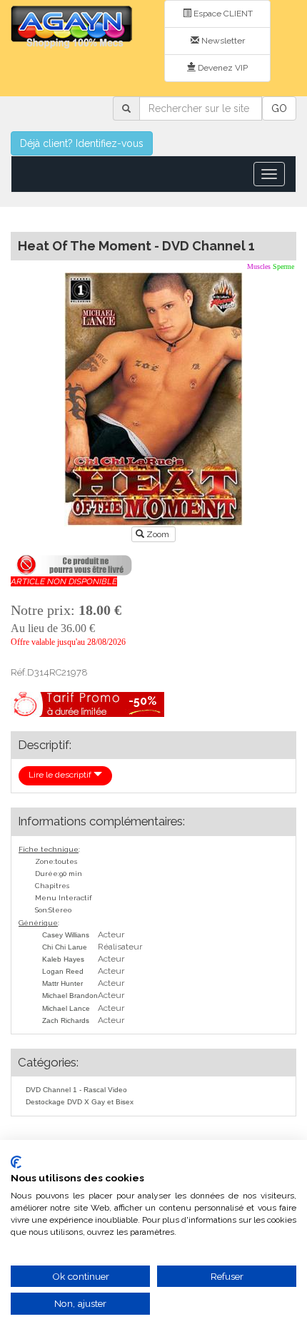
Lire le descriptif (61, 775)
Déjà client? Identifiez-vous (82, 143)
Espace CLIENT (222, 14)
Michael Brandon (70, 995)
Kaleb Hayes (63, 959)
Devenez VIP (222, 68)
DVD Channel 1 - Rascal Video (76, 1090)
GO (279, 108)
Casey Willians (65, 935)
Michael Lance (66, 1008)
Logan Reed (63, 971)
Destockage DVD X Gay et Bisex (80, 1102)
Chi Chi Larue (64, 947)
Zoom (157, 534)
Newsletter (222, 41)
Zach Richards (65, 1020)
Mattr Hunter (62, 983)
